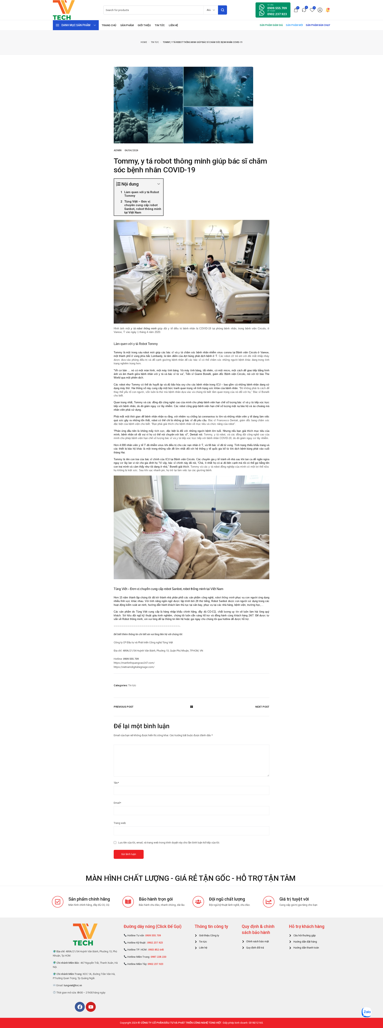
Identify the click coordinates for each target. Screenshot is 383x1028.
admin (118, 150)
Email (117, 802)
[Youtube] (91, 1007)
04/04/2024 (131, 150)
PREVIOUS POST (123, 706)
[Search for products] (222, 10)
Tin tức (132, 685)
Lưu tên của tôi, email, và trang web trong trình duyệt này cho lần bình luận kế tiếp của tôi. (169, 842)
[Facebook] (80, 1007)
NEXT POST (262, 706)
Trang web (120, 822)
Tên (116, 782)
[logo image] (64, 9)
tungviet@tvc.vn (73, 985)
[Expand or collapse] (158, 184)
